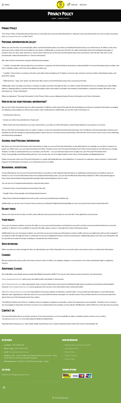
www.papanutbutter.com (15, 36)
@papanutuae (24, 375)
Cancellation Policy (72, 348)
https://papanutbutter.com (12, 279)
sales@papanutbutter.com (11, 319)
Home (54, 18)
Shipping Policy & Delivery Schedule (78, 345)
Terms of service (71, 355)
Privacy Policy (70, 359)
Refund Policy (70, 352)
